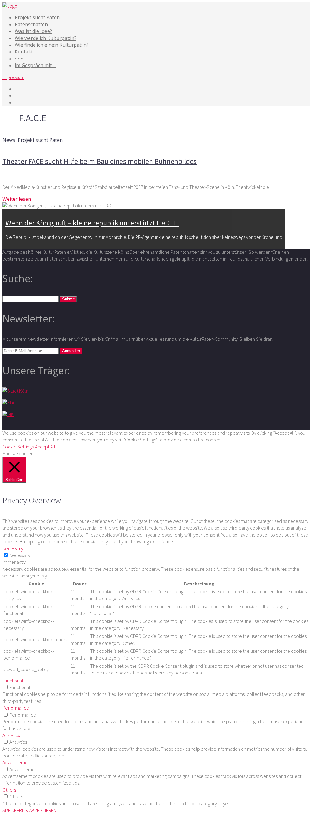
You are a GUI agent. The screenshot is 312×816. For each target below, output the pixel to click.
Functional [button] (12, 681)
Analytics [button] (11, 735)
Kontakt (24, 51)
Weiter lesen (16, 199)
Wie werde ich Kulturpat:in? (45, 38)
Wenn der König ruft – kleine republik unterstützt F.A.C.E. (92, 223)
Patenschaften (31, 24)
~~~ (19, 58)
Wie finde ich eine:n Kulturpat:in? (52, 44)
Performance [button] (15, 708)
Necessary (19, 555)
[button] (68, 299)
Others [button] (9, 790)
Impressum (13, 77)
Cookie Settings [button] (18, 447)
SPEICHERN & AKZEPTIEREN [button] (29, 810)
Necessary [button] (12, 548)
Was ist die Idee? (33, 31)
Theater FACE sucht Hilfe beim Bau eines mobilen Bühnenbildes (99, 161)
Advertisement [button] (17, 762)
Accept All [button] (45, 447)
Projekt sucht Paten (37, 17)
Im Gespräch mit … (35, 65)
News (8, 140)
